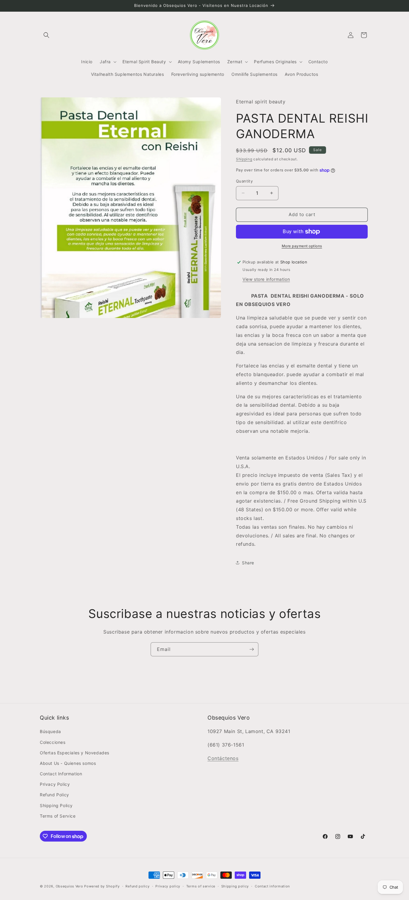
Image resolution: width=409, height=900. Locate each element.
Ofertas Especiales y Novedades (74, 752)
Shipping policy (235, 886)
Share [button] (248, 562)
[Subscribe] (251, 649)
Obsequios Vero (69, 886)
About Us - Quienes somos (68, 763)
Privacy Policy (55, 784)
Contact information (272, 886)
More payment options (302, 246)
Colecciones (53, 742)
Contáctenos (223, 758)
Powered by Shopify (102, 886)
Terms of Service (58, 815)
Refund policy (137, 886)
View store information (266, 279)
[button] (46, 35)
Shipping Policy (56, 805)
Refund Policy (54, 794)
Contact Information (61, 773)
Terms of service (200, 886)
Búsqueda (50, 731)
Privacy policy (167, 886)
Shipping (244, 159)
